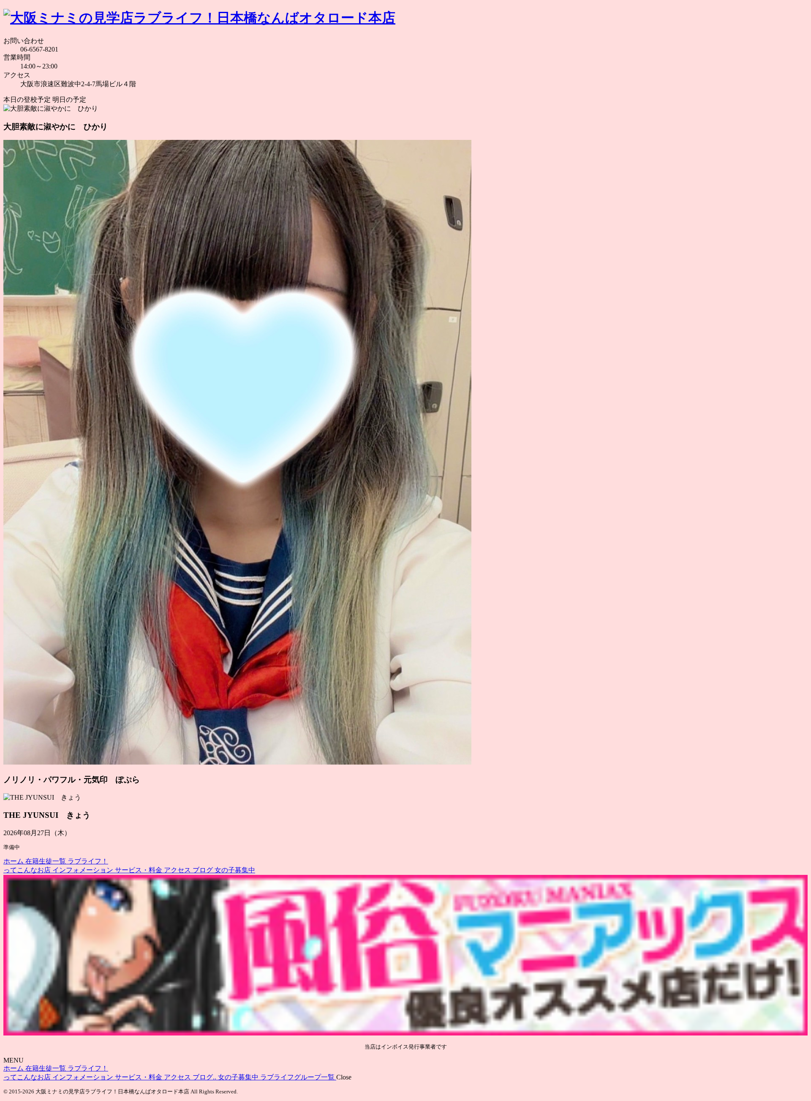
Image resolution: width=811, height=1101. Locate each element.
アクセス (178, 870)
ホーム (14, 861)
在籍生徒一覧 (46, 861)
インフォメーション (83, 870)
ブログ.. (205, 1077)
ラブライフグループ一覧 (298, 1077)
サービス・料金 (139, 870)
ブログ (204, 870)
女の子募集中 (235, 870)
